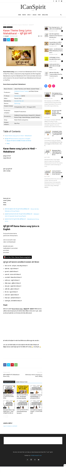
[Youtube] (61, 1)
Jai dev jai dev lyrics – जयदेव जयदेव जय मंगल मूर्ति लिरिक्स (54, 66)
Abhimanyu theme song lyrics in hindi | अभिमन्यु (33, 375)
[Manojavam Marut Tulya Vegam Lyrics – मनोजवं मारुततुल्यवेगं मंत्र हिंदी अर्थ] (9, 404)
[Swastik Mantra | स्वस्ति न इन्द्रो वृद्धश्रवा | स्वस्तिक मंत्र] (46, 44)
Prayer (24, 14)
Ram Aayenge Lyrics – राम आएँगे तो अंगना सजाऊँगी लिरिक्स (8, 396)
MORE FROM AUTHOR (21, 382)
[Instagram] (56, 1)
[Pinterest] (59, 1)
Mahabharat (9, 27)
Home (19, 14)
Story (39, 14)
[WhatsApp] (16, 39)
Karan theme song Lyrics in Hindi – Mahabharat (18, 135)
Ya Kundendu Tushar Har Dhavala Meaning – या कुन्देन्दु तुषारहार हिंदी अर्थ (36, 396)
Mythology (17, 103)
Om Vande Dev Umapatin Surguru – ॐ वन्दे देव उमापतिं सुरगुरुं (36, 411)
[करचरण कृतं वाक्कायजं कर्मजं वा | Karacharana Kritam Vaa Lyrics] (23, 404)
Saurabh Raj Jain (19, 101)
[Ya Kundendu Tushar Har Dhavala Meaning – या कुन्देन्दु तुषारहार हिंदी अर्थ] (36, 389)
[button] (61, 15)
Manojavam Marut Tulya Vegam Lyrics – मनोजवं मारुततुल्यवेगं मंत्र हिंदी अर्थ (9, 411)
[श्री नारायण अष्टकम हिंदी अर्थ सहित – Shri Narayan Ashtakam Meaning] (23, 389)
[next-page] (7, 416)
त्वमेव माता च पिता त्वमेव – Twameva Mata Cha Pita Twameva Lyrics (55, 74)
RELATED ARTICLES (9, 382)
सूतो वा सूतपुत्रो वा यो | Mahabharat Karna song (11, 375)
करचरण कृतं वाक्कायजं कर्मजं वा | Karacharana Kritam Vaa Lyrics (22, 411)
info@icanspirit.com (36, 455)
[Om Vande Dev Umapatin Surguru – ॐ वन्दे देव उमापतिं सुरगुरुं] (36, 404)
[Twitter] (8, 39)
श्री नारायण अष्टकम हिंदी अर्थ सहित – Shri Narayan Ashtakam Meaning (22, 396)
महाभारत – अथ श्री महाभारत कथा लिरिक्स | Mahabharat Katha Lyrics (56, 50)
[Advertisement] (33, 20)
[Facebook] (53, 1)
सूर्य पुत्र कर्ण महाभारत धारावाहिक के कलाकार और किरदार (19, 140)
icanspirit (7, 36)
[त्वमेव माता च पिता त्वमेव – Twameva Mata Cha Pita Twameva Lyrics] (46, 74)
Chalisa (34, 14)
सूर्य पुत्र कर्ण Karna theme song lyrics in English (17, 138)
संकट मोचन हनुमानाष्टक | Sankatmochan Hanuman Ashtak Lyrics (55, 35)
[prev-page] (4, 416)
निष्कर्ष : (8, 143)
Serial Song (45, 14)
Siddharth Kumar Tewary (21, 91)
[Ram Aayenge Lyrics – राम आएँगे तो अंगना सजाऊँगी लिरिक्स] (9, 389)
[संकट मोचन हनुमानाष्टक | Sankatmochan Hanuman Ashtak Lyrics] (46, 35)
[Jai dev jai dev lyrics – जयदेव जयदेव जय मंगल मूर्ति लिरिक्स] (46, 65)
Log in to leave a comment (10, 426)
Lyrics (28, 14)
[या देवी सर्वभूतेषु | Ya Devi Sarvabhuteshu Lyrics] (46, 59)
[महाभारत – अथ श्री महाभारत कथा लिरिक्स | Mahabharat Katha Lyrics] (46, 50)
